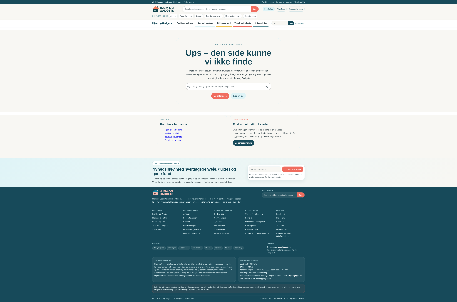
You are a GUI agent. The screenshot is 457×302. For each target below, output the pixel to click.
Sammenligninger (296, 9)
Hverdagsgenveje (221, 233)
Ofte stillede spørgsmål (255, 222)
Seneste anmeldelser (284, 2)
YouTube (280, 225)
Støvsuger (172, 248)
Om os (271, 2)
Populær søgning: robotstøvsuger (283, 234)
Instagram (280, 218)
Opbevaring (184, 248)
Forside (265, 2)
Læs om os (238, 96)
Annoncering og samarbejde (257, 233)
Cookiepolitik (250, 225)
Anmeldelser (219, 229)
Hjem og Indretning (205, 23)
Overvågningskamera (213, 16)
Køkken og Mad (224, 23)
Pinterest (280, 222)
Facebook (280, 214)
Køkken (228, 248)
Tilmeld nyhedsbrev (292, 169)
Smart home (196, 248)
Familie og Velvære (185, 23)
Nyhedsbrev (300, 23)
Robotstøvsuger (186, 16)
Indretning (238, 248)
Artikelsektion (189, 2)
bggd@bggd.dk (284, 247)
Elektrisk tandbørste (232, 16)
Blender (199, 16)
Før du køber (219, 225)
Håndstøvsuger (250, 16)
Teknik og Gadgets (242, 23)
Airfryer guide (159, 248)
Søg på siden (267, 190)
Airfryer (173, 16)
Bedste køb (268, 9)
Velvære (218, 248)
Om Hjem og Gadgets (254, 214)
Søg (254, 9)
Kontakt (248, 218)
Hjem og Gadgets (162, 23)
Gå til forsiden (220, 96)
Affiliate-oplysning (290, 299)
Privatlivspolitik (299, 2)
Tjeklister (281, 9)
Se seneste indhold (243, 143)
